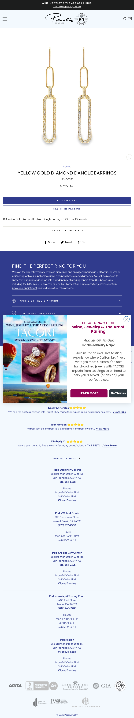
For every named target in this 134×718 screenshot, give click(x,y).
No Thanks (118, 393)
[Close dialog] (126, 319)
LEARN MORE (89, 393)
